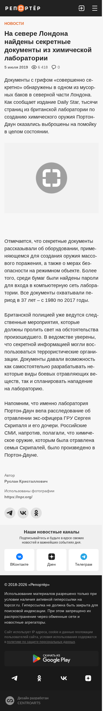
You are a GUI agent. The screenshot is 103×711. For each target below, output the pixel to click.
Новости (14, 23)
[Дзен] (88, 678)
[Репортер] (23, 8)
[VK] (63, 678)
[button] (81, 8)
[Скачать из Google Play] (51, 658)
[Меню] (94, 8)
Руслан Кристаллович (26, 481)
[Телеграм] (15, 678)
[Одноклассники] (39, 678)
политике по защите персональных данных (41, 642)
